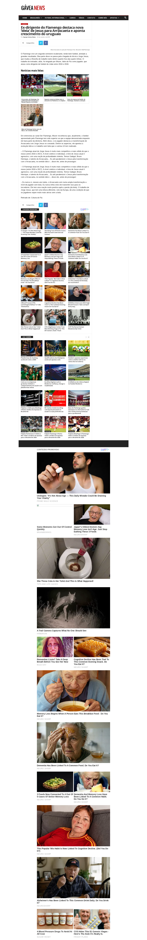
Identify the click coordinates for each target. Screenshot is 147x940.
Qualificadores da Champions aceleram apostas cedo (55, 359)
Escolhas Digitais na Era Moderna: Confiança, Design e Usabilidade (55, 384)
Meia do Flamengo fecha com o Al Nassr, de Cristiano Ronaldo (31, 129)
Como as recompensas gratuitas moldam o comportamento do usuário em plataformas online (31, 384)
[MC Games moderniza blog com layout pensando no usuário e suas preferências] (55, 398)
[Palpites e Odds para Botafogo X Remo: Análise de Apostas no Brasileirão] (31, 398)
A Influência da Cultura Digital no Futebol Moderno (78, 383)
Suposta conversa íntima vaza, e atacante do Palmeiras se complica (54, 100)
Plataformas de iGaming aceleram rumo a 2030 (29, 359)
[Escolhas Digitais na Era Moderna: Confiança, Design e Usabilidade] (55, 372)
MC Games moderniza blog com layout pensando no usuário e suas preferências (54, 409)
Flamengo (24, 24)
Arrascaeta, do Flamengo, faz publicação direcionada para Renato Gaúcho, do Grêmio (30, 101)
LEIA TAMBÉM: (27, 337)
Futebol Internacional (55, 18)
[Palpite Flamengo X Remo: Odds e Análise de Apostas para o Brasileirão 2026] (55, 424)
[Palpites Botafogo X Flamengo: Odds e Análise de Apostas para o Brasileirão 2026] (79, 424)
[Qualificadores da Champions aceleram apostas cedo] (55, 348)
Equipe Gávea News (29, 37)
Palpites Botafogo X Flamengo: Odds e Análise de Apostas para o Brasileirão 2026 (78, 435)
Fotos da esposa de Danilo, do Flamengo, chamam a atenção (76, 100)
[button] (125, 17)
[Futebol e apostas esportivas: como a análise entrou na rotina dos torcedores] (79, 348)
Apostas (113, 18)
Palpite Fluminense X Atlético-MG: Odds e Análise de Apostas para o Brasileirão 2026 (31, 435)
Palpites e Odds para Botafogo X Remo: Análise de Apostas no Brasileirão (31, 409)
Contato (91, 18)
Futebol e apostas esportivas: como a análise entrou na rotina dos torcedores (78, 359)
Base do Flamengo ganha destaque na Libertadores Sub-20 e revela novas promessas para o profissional (79, 410)
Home (24, 18)
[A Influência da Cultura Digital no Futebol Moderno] (79, 372)
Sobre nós (102, 18)
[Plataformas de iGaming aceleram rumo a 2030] (31, 348)
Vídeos (81, 18)
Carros (73, 18)
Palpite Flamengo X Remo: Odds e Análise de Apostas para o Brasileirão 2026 (54, 435)
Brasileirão (35, 18)
